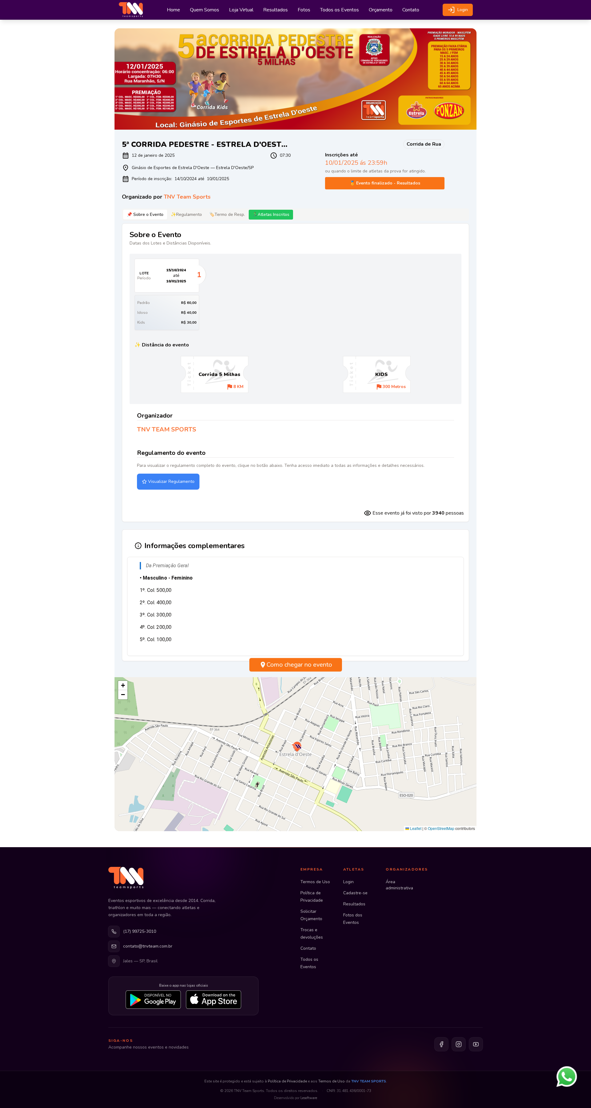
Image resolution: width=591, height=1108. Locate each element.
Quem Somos (204, 9)
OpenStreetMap (441, 828)
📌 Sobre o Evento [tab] (145, 214)
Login (462, 10)
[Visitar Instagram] (458, 1044)
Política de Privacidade (287, 1081)
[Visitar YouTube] (476, 1044)
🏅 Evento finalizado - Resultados (385, 183)
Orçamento (380, 9)
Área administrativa (399, 885)
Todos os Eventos (339, 9)
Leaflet (415, 828)
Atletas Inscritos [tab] (270, 214)
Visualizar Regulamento (171, 481)
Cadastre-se (355, 893)
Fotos (304, 9)
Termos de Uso (315, 882)
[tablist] (295, 214)
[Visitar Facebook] (441, 1044)
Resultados (275, 9)
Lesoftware (308, 1098)
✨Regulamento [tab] (186, 214)
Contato (410, 9)
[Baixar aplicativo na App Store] (213, 999)
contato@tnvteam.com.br (147, 946)
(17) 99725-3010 (139, 931)
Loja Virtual (241, 9)
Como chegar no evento (299, 667)
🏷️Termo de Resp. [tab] (227, 214)
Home (173, 9)
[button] (297, 747)
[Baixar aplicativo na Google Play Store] (153, 999)
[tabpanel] (295, 372)
